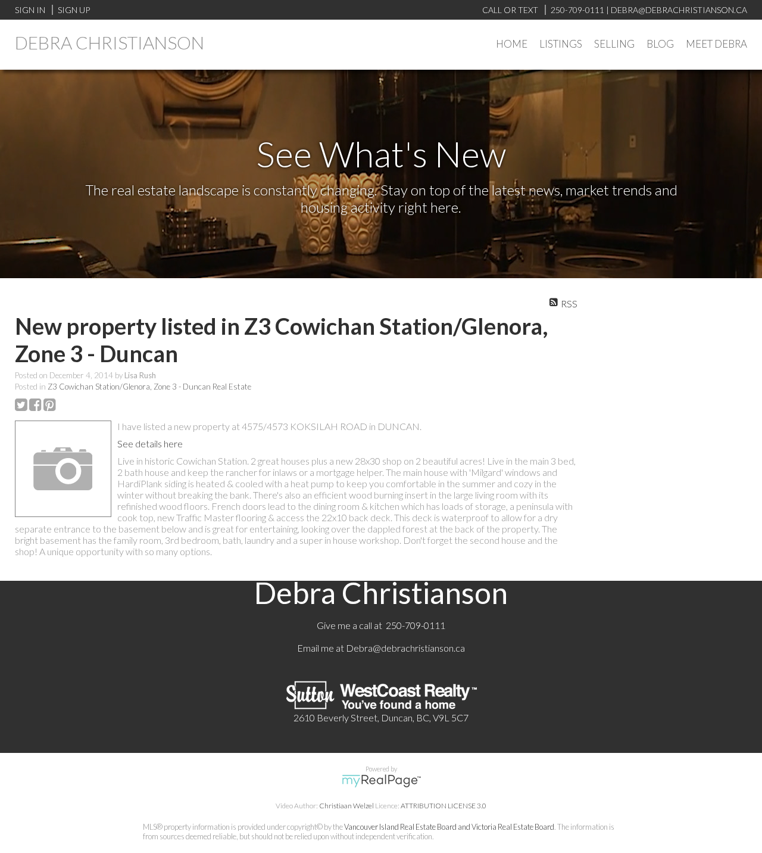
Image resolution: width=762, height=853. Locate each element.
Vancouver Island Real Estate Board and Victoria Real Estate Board (449, 827)
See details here (150, 443)
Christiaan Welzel (346, 805)
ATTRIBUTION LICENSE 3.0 (443, 805)
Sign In (30, 10)
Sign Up (74, 10)
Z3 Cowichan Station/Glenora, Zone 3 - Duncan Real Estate (149, 386)
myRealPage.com (381, 781)
